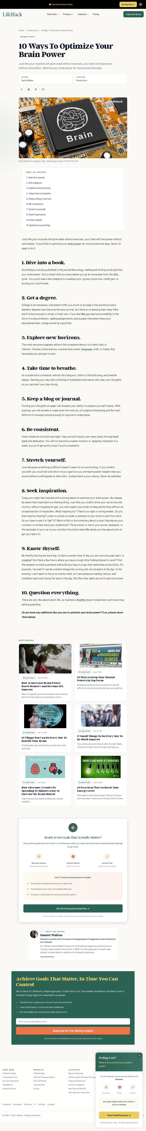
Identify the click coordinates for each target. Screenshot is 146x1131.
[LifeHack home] (12, 14)
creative (26, 560)
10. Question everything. (38, 225)
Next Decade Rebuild (77, 1088)
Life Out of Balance (76, 1084)
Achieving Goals (9, 1088)
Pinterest (28, 1104)
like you (85, 314)
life (87, 529)
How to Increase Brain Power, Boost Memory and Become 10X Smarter (42, 686)
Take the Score (133, 14)
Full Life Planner (40, 1081)
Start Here (52, 14)
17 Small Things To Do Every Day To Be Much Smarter (100, 737)
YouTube (41, 1104)
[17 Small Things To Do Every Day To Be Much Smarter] (101, 715)
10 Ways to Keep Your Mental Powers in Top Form (96, 679)
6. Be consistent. (35, 203)
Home (21, 30)
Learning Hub (39, 1084)
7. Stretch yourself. (36, 209)
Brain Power (29, 678)
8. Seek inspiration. (36, 214)
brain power (74, 243)
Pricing (96, 14)
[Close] (141, 4)
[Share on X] (36, 89)
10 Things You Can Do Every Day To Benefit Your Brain (44, 739)
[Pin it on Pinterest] (29, 89)
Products (67, 14)
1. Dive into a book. (35, 177)
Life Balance (7, 1084)
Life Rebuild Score (9, 1077)
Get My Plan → (128, 4)
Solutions (82, 14)
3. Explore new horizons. (38, 187)
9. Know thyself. (34, 219)
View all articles (47, 957)
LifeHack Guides (9, 1073)
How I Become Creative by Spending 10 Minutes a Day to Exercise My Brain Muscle (41, 791)
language (87, 349)
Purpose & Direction (76, 1081)
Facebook (6, 1104)
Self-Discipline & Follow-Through (82, 1077)
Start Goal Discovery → (119, 1115)
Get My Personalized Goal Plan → (72, 908)
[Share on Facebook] (22, 89)
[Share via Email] (43, 89)
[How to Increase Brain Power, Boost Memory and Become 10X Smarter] (45, 658)
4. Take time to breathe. (38, 193)
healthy (81, 599)
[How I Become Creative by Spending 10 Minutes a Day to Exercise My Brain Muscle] (45, 767)
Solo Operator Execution (79, 1092)
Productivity (32, 30)
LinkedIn (50, 1104)
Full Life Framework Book (44, 1077)
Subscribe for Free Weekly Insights (73, 1030)
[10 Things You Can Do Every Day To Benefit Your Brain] (45, 716)
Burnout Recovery (75, 1073)
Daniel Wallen (27, 80)
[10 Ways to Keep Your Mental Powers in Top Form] (101, 656)
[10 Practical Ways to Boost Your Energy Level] (101, 767)
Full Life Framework (10, 1081)
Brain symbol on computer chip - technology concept (41, 161)
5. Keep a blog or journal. (38, 198)
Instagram (17, 1104)
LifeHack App (39, 1073)
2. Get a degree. (34, 182)
